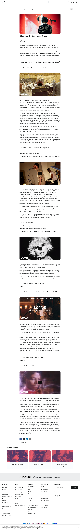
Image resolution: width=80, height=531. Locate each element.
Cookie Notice (5, 502)
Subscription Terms (6, 513)
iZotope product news (57, 9)
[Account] (74, 2)
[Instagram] (57, 496)
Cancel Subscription (6, 515)
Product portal (18, 496)
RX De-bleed (22, 126)
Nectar (29, 496)
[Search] (68, 2)
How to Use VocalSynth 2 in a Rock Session (17, 465)
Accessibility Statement (7, 511)
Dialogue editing (46, 9)
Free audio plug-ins (19, 492)
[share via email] (30, 439)
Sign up (74, 487)
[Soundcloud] (61, 496)
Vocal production (44, 505)
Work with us (5, 492)
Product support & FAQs (20, 505)
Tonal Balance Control (33, 505)
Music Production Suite (33, 507)
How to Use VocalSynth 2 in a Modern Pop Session (40, 465)
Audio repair (37, 9)
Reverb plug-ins (31, 513)
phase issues (32, 118)
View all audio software (33, 515)
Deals (16, 501)
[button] (8, 9)
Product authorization (19, 487)
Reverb (42, 503)
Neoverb (30, 503)
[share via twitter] (24, 439)
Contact (4, 489)
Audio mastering (21, 9)
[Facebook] (55, 496)
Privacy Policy (6, 529)
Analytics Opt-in (5, 518)
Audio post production (46, 493)
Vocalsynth (30, 498)
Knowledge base (18, 489)
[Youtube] (59, 496)
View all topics (44, 507)
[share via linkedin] (27, 439)
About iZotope (5, 487)
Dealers (16, 503)
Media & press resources (7, 496)
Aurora (29, 500)
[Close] (78, 527)
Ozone (29, 491)
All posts (13, 9)
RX (29, 489)
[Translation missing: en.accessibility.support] (71, 2)
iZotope (21, 40)
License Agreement (6, 508)
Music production (45, 500)
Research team (5, 494)
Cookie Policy (12, 529)
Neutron (30, 493)
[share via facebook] (21, 439)
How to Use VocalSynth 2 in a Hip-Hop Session (62, 465)
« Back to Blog (23, 442)
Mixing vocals (67, 9)
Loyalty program (18, 498)
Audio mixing (30, 9)
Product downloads (19, 494)
